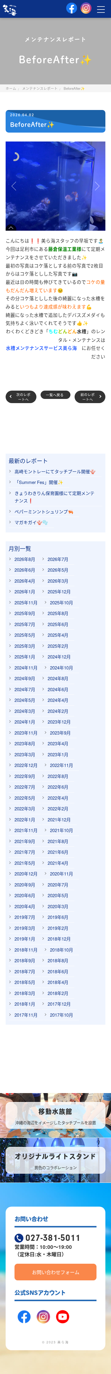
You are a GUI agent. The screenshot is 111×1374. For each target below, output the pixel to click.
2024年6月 (58, 689)
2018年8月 (58, 960)
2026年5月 (58, 570)
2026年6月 (25, 570)
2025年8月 (58, 613)
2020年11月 (61, 873)
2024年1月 (25, 722)
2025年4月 (58, 635)
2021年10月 (61, 830)
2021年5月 (25, 863)
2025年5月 (25, 635)
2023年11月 (26, 733)
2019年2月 (58, 928)
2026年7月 (58, 559)
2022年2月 (58, 808)
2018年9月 (25, 960)
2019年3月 (25, 928)
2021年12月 (59, 819)
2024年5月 (25, 700)
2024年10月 (61, 667)
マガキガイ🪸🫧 (31, 522)
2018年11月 (26, 950)
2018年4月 (58, 982)
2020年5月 (58, 895)
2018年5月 (25, 982)
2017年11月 (26, 1015)
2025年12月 (59, 591)
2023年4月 (58, 743)
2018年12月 (59, 939)
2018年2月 (58, 993)
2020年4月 (25, 906)
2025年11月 (26, 602)
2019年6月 (58, 917)
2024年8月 (58, 678)
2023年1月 (58, 754)
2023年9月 (60, 733)
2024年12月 (59, 656)
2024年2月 (58, 711)
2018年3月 (25, 993)
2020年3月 (58, 906)
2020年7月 (58, 884)
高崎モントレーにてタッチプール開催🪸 (55, 471)
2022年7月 (25, 787)
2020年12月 (26, 873)
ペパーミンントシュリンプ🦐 (44, 511)
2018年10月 (61, 950)
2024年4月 (58, 700)
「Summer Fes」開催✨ (39, 482)
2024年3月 (25, 711)
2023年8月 (25, 743)
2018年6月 (58, 971)
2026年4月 (25, 581)
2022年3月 (25, 808)
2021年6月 (58, 852)
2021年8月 (58, 841)
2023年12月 (59, 722)
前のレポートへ (88, 397)
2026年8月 (25, 559)
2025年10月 (61, 602)
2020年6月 (25, 895)
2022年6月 (58, 787)
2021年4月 (58, 863)
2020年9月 (25, 884)
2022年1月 (25, 819)
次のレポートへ (23, 397)
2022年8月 (58, 776)
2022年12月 (26, 765)
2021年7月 (25, 852)
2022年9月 (25, 776)
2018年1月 (25, 1004)
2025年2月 (58, 646)
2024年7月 (25, 689)
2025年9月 (25, 613)
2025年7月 (25, 624)
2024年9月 (25, 678)
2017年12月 (59, 1004)
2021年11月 (26, 830)
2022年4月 (58, 798)
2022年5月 (25, 798)
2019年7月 (25, 917)
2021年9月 (25, 841)
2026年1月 (25, 591)
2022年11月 (61, 765)
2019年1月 (25, 939)
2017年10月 (61, 1015)
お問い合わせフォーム (55, 1272)
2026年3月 (58, 581)
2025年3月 (25, 646)
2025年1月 (25, 656)
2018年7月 (25, 971)
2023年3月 (25, 754)
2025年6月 (58, 624)
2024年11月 (26, 667)
